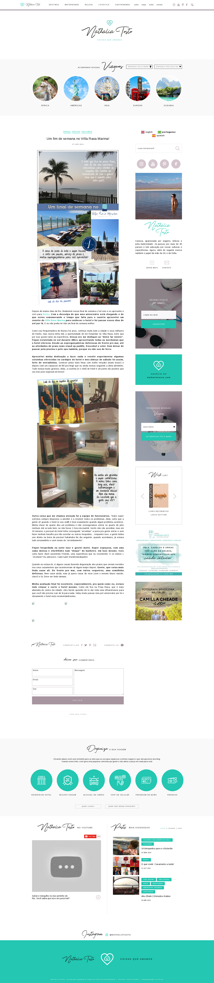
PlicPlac (159, 979)
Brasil (67, 131)
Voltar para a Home (77, 714)
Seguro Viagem (67, 795)
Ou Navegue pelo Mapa (158, 436)
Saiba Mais (152, 268)
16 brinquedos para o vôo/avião (157, 848)
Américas (76, 105)
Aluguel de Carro (93, 795)
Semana (171, 828)
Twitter (85, 645)
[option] (45, 90)
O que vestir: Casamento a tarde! (157, 864)
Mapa (144, 5)
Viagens (147, 844)
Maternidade (72, 5)
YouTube (178, 4)
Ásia (107, 105)
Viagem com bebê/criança (157, 840)
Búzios (76, 131)
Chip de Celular (120, 795)
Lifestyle (104, 5)
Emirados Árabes (152, 887)
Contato (159, 5)
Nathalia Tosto (45, 645)
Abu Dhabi (148, 879)
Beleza (89, 5)
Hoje (163, 828)
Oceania (169, 105)
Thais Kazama (132, 979)
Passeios (172, 795)
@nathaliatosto (120, 935)
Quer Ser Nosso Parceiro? (122, 806)
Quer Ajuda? (88, 806)
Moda (146, 859)
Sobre (136, 5)
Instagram (174, 4)
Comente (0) (112, 645)
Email (94, 645)
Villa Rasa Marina (55, 320)
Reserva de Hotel (41, 795)
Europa (138, 105)
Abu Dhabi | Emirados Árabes (155, 896)
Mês (180, 828)
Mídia (151, 5)
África (45, 105)
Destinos (54, 5)
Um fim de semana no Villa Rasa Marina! (78, 138)
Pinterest (183, 4)
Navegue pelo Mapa (138, 66)
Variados (148, 891)
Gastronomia (122, 5)
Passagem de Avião (146, 795)
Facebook (186, 4)
